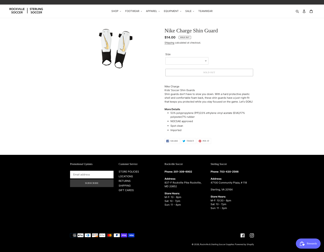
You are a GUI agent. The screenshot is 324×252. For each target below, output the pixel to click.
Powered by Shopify (244, 244)
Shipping (169, 42)
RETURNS (125, 181)
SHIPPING (125, 185)
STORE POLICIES (129, 171)
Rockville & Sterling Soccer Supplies (217, 244)
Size (168, 54)
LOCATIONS (126, 176)
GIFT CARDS (126, 190)
